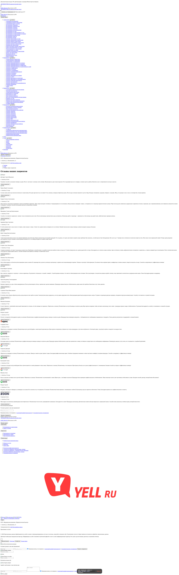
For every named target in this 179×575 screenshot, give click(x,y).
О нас (4, 138)
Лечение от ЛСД (10, 76)
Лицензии (8, 145)
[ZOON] (19, 517)
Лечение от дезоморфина (12, 70)
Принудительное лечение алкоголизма (15, 46)
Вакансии (8, 147)
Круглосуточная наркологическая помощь (16, 97)
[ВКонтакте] (9, 155)
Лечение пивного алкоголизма (13, 41)
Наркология (6, 88)
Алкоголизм (6, 19)
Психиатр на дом (10, 125)
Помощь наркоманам (11, 84)
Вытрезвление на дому (11, 55)
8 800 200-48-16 (4, 8)
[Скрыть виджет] (1, 542)
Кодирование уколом (11, 37)
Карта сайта (6, 445)
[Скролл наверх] (2, 539)
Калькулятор (9, 148)
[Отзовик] (80, 517)
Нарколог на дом (10, 98)
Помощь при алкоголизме (12, 45)
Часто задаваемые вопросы (12, 139)
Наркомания (6, 57)
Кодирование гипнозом (11, 28)
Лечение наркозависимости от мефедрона (16, 65)
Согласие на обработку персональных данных (14, 449)
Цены (4, 136)
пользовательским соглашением (41, 412)
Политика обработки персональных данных (13, 451)
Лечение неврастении (11, 117)
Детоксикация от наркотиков (13, 60)
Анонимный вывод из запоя (13, 23)
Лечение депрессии (10, 112)
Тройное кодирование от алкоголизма (15, 51)
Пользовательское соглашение (10, 453)
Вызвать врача (4, 17)
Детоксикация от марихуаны (13, 59)
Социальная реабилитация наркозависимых (16, 132)
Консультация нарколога (12, 95)
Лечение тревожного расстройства (14, 123)
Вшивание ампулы (10, 53)
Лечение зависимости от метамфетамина (16, 79)
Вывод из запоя (10, 56)
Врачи (7, 142)
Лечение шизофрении (11, 122)
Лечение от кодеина (11, 74)
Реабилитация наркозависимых (13, 135)
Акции (7, 140)
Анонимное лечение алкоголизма (14, 22)
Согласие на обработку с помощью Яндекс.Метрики (15, 450)
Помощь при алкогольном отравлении (15, 101)
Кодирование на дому (11, 31)
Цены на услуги (7, 443)
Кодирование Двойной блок (13, 26)
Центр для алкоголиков (11, 52)
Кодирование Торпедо (11, 36)
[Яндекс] (3, 517)
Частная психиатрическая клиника (14, 106)
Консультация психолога (12, 108)
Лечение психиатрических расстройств (15, 121)
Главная (5, 165)
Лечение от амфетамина (12, 68)
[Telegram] (3, 15)
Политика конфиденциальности (11, 448)
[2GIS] (15, 517)
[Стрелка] (12, 20)
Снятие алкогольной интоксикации (14, 102)
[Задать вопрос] (1, 5)
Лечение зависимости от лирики (14, 75)
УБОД (7, 86)
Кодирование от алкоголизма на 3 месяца (16, 33)
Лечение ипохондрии (11, 116)
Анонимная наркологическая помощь (15, 89)
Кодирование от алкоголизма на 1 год (15, 32)
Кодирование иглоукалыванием (13, 30)
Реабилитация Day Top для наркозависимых (16, 131)
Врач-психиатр (9, 126)
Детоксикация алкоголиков (12, 92)
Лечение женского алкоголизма (13, 43)
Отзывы (8, 143)
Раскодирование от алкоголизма (13, 48)
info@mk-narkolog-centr (15, 163)
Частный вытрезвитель (11, 90)
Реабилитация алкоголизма (12, 134)
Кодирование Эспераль (11, 27)
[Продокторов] (9, 517)
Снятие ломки (9, 85)
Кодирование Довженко (12, 25)
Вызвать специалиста (5, 154)
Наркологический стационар (13, 99)
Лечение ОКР (9, 118)
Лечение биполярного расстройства (14, 110)
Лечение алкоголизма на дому (13, 38)
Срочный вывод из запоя (12, 50)
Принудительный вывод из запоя (14, 47)
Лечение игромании (11, 115)
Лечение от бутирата (11, 69)
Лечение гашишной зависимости (14, 71)
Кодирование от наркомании (13, 61)
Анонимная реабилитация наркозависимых (16, 130)
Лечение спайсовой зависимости (14, 80)
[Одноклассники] (7, 155)
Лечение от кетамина (11, 73)
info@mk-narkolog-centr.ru (16, 527)
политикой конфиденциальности (24, 412)
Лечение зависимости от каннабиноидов (16, 83)
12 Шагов (8, 129)
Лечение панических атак (12, 120)
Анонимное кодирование (12, 21)
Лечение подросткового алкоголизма (15, 42)
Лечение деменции (10, 111)
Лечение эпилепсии (11, 113)
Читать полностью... (5, 184)
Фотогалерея (9, 144)
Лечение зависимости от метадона (14, 78)
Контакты (5, 149)
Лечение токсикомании (11, 81)
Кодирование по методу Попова (14, 107)
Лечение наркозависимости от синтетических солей (18, 66)
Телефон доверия (10, 103)
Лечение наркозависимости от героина (15, 63)
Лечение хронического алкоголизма (14, 40)
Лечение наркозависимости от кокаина (15, 64)
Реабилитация (6, 127)
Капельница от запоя (11, 94)
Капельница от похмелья (12, 93)
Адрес (2, 519)
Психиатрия (6, 104)
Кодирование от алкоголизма (13, 35)
